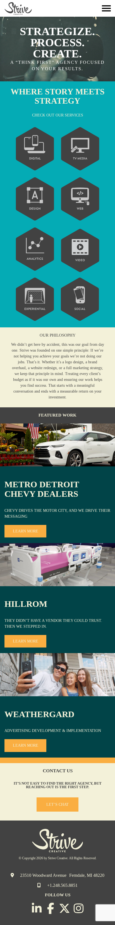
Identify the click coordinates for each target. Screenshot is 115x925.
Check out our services (57, 115)
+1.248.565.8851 (62, 885)
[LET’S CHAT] (57, 810)
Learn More (25, 531)
